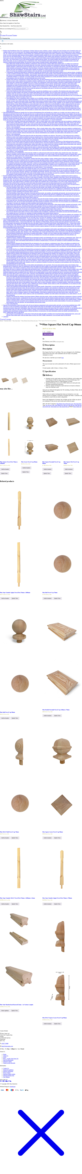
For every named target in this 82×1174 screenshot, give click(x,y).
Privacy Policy (7, 1072)
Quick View (4, 473)
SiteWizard (12, 1086)
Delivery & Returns (8, 1071)
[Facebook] (0, 1081)
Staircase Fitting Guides (9, 1074)
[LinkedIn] (3, 1081)
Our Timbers (6, 1077)
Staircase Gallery (7, 1061)
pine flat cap (71, 405)
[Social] (9, 1081)
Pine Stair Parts (16, 320)
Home (1, 320)
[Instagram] (4, 1081)
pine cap (65, 405)
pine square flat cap (64, 406)
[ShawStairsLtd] (23, 17)
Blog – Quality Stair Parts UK (10, 1058)
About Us (5, 1055)
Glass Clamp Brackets (12, 303)
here (63, 357)
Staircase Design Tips (8, 1075)
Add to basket (48, 334)
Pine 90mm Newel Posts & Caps (29, 320)
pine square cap (55, 406)
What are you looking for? (6, 28)
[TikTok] (7, 1081)
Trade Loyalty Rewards (9, 1063)
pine (53, 405)
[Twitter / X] (1, 1081)
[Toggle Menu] (0, 48)
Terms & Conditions (8, 1070)
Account (8, 319)
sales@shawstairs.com (7, 1046)
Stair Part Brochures (8, 1060)
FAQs (4, 1057)
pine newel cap (46, 406)
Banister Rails (7, 320)
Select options (5, 1010)
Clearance (5, 316)
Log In (3, 319)
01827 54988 (5, 1043)
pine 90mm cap (59, 405)
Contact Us (6, 1068)
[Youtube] (6, 1081)
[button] (36, 325)
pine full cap (78, 405)
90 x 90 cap (49, 405)
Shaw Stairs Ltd (77, 406)
